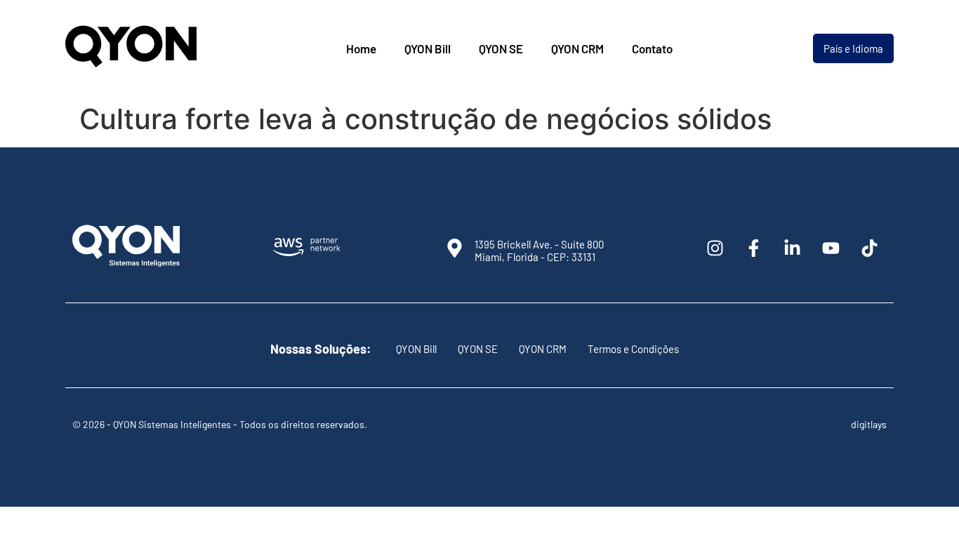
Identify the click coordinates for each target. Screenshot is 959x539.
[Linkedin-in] (791, 247)
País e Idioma (853, 48)
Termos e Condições (633, 348)
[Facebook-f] (753, 247)
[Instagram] (714, 247)
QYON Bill (427, 48)
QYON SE (501, 48)
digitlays (869, 424)
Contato (652, 48)
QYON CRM (577, 48)
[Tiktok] (869, 247)
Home (361, 48)
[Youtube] (830, 247)
